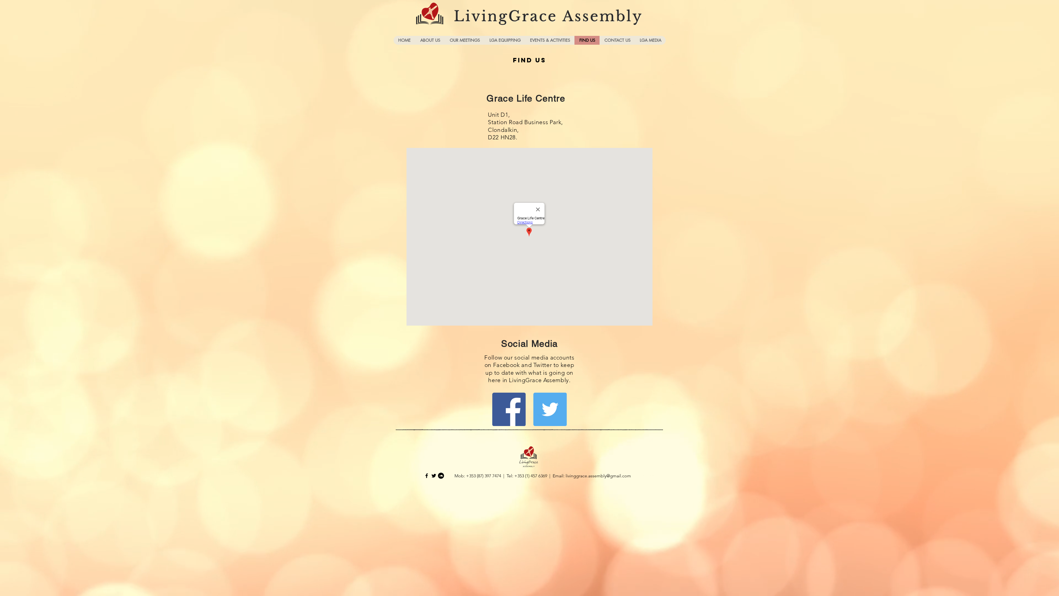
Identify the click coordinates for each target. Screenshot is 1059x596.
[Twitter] (550, 409)
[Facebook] (509, 409)
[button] (430, 40)
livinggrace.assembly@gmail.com (598, 475)
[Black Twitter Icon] (434, 476)
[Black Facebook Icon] (427, 476)
